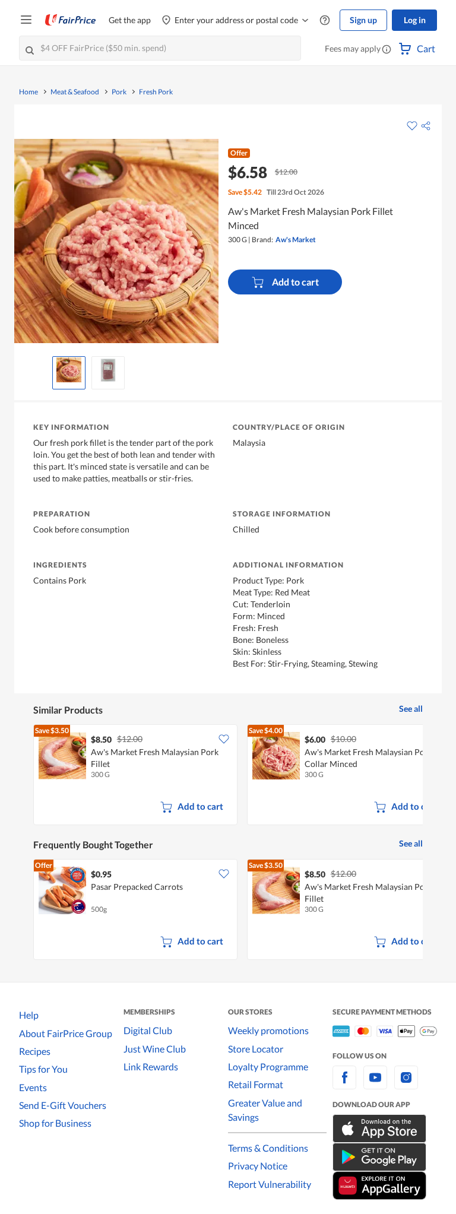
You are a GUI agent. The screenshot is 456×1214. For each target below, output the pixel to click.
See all (411, 708)
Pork (119, 92)
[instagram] (406, 1084)
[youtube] (375, 1084)
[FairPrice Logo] (70, 20)
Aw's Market (296, 239)
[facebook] (344, 1084)
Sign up (363, 20)
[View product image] (69, 370)
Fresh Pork (156, 92)
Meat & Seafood (74, 92)
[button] (386, 50)
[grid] (228, 776)
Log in (415, 20)
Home (28, 92)
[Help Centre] (324, 20)
